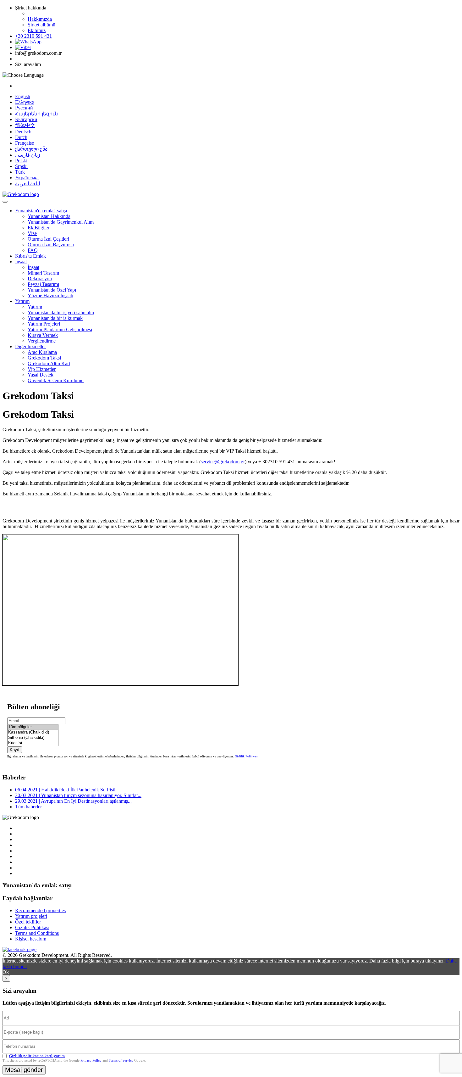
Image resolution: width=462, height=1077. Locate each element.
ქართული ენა (31, 149)
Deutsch (23, 131)
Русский (24, 107)
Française (24, 143)
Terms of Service (121, 1060)
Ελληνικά (24, 102)
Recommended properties (40, 910)
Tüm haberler (28, 806)
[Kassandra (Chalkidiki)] (33, 732)
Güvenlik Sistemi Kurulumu (56, 380)
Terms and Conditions (37, 933)
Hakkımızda (40, 19)
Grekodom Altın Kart (49, 363)
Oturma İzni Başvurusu (51, 244)
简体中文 (25, 125)
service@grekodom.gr (223, 461)
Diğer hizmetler (30, 346)
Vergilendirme (42, 340)
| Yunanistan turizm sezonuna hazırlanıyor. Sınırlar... (78, 795)
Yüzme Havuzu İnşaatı (50, 295)
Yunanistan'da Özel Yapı (52, 290)
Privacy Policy (91, 1060)
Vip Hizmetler (42, 369)
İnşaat (21, 261)
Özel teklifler (28, 921)
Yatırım (22, 301)
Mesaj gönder (24, 1069)
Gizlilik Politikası (246, 756)
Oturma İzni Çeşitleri (48, 239)
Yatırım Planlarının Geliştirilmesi (60, 329)
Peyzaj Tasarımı (43, 284)
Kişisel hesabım (30, 938)
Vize (32, 233)
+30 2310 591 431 (33, 36)
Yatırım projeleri (31, 916)
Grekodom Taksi (44, 357)
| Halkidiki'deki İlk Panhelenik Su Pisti (65, 789)
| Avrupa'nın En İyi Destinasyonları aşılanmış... (73, 801)
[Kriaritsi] (33, 743)
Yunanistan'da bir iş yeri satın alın (61, 312)
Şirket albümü (41, 24)
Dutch (21, 137)
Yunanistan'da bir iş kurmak (55, 318)
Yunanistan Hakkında (49, 216)
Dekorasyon (40, 278)
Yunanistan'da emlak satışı (41, 210)
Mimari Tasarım (43, 273)
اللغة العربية (27, 183)
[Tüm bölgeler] (33, 727)
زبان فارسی (27, 155)
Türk (20, 172)
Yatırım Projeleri (44, 323)
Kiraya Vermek (43, 335)
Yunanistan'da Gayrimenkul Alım (61, 222)
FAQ (33, 250)
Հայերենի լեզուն (36, 113)
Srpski (21, 166)
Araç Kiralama (42, 352)
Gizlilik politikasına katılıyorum (37, 1055)
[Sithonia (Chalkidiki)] (33, 737)
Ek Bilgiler (38, 227)
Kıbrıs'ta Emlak (30, 256)
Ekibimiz (37, 30)
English (22, 96)
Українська (27, 177)
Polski (21, 160)
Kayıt (14, 749)
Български (26, 119)
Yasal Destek (40, 374)
